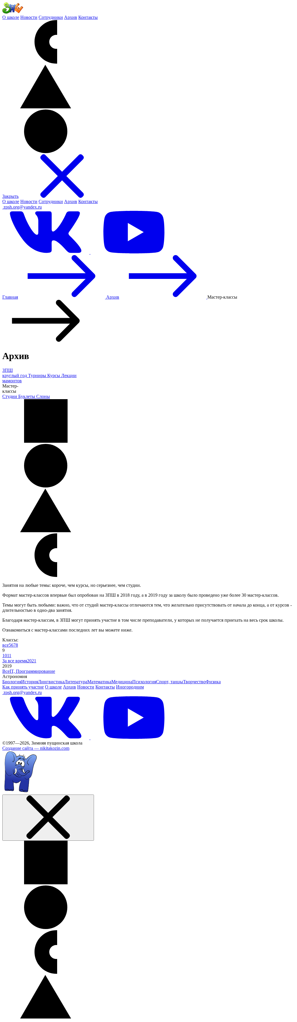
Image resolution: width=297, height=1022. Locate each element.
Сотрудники (51, 17)
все (5, 645)
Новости (28, 17)
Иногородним (130, 686)
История (29, 681)
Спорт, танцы (169, 681)
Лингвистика (51, 681)
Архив (70, 17)
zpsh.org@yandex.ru (22, 207)
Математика (99, 681)
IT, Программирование (32, 671)
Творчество (194, 681)
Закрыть (10, 196)
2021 (31, 660)
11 (9, 655)
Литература (75, 681)
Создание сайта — (35, 748)
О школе (10, 17)
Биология (11, 681)
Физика (213, 681)
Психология (144, 681)
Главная (10, 297)
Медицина (121, 681)
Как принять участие (23, 686)
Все (6, 671)
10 (4, 655)
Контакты (88, 17)
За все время (14, 660)
